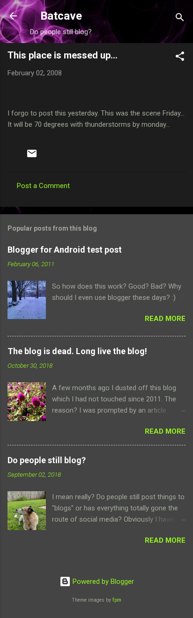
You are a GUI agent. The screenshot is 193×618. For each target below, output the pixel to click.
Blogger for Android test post (64, 249)
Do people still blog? (46, 460)
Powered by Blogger (102, 581)
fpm (116, 600)
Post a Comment (43, 186)
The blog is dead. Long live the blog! (77, 351)
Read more (165, 318)
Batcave (61, 15)
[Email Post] (31, 157)
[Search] (180, 19)
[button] (180, 58)
